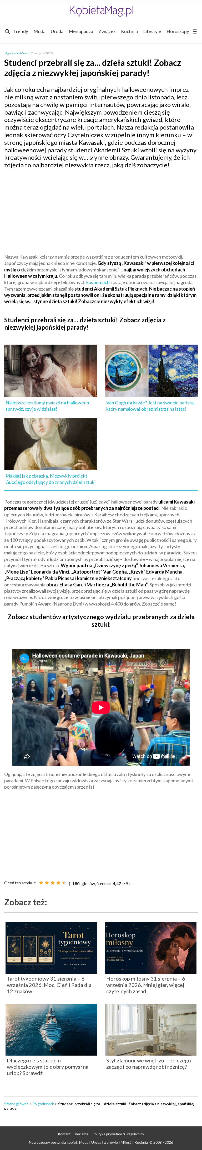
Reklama (81, 1134)
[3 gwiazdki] (52, 882)
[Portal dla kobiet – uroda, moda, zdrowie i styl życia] (101, 11)
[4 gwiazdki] (58, 882)
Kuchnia (129, 31)
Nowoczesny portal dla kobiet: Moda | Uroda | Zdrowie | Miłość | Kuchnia (88, 1142)
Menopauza (81, 31)
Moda (39, 31)
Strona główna (16, 1103)
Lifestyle (152, 31)
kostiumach (98, 282)
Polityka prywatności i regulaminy (118, 1134)
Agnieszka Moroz (17, 53)
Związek (107, 31)
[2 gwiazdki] (46, 882)
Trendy (20, 31)
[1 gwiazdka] (41, 882)
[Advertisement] (101, 211)
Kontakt (64, 1134)
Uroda (57, 31)
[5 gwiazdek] (64, 882)
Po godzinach (43, 1103)
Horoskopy (177, 31)
